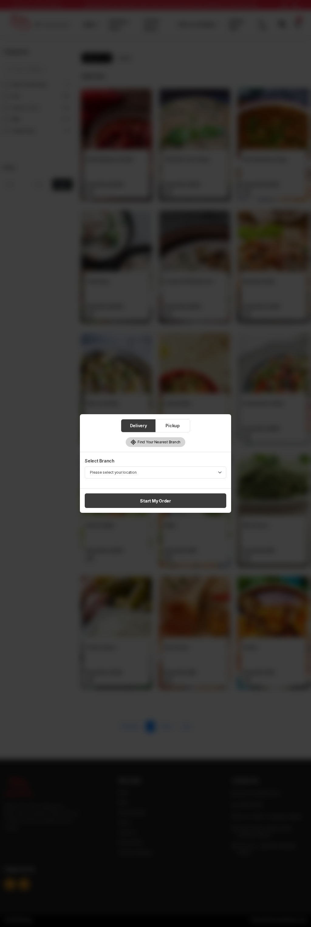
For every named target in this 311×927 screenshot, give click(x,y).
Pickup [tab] (173, 425)
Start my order (155, 500)
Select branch (99, 460)
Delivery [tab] (138, 425)
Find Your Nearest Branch (158, 442)
